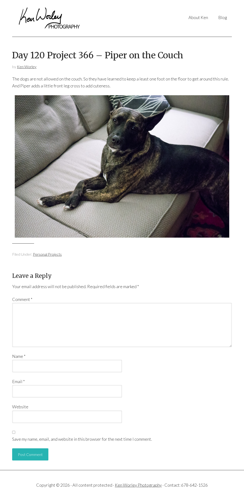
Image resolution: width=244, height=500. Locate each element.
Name (18, 356)
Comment (22, 299)
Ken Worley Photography (50, 18)
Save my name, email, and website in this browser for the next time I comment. (82, 439)
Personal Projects (47, 254)
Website (20, 406)
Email (18, 381)
